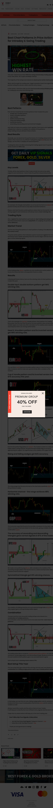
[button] (43, 393)
